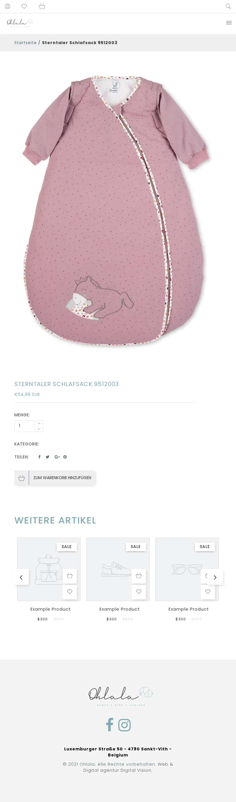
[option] (118, 213)
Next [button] (215, 577)
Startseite (25, 43)
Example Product (51, 609)
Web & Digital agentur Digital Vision (128, 767)
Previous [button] (21, 577)
